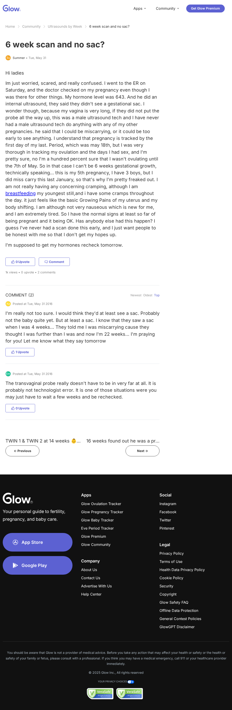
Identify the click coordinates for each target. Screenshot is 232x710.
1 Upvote (22, 352)
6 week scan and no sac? (109, 26)
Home (10, 26)
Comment (56, 262)
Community (31, 26)
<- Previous (22, 451)
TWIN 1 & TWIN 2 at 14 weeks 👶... (43, 441)
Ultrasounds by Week (65, 26)
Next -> (142, 451)
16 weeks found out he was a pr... (123, 441)
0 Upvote (22, 262)
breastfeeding (20, 193)
